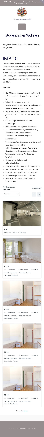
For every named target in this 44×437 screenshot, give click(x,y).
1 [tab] (18, 261)
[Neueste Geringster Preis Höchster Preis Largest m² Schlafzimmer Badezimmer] (11, 194)
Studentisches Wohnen (11, 275)
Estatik (26, 411)
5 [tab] (25, 261)
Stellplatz (7, 232)
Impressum (31, 428)
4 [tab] (23, 261)
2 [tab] (20, 261)
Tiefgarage (22, 232)
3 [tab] (23, 346)
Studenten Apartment (10, 273)
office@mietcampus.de (32, 2)
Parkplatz (14, 232)
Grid (34, 194)
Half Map (39, 194)
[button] (22, 27)
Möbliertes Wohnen (25, 273)
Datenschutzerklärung (17, 428)
